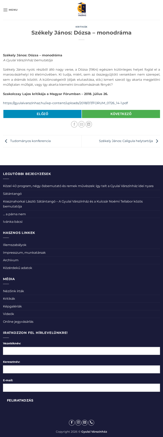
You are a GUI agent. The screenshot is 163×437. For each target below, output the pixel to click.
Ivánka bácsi (12, 222)
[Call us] (91, 423)
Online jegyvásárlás (18, 322)
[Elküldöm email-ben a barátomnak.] (81, 124)
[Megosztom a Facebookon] (74, 124)
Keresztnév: (11, 362)
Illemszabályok (14, 245)
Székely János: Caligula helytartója (126, 141)
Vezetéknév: (12, 343)
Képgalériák (12, 306)
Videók (8, 314)
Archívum (10, 260)
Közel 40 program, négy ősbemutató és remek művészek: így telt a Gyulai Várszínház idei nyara (78, 186)
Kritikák (81, 26)
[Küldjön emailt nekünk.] (85, 423)
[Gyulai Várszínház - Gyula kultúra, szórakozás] (81, 10)
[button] (10, 10)
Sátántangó (12, 194)
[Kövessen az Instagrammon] (78, 423)
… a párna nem (14, 214)
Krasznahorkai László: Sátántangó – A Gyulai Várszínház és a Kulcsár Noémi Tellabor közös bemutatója (73, 204)
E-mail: (8, 380)
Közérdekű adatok (17, 268)
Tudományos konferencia (30, 141)
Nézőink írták (13, 291)
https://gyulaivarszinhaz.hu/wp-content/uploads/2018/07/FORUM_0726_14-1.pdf (65, 103)
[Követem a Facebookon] (72, 423)
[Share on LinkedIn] (88, 124)
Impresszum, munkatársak (24, 253)
